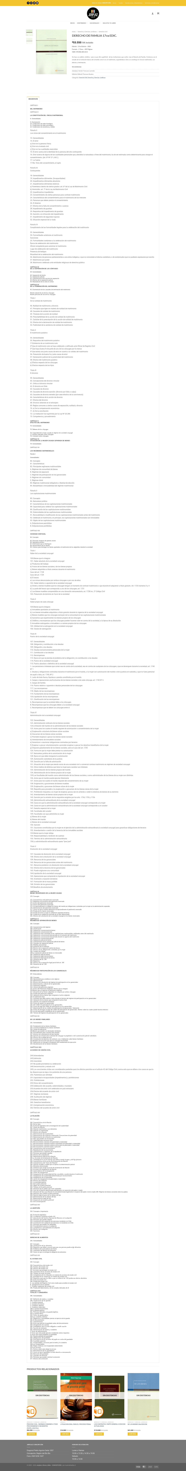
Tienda (120, 3)
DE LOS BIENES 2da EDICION (137, 1424)
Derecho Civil (103, 31)
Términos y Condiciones (152, 3)
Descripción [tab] (33, 99)
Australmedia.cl (70, 1465)
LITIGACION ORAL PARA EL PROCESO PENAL (75, 1424)
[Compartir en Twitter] (78, 82)
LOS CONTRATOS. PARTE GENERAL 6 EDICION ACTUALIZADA (109, 1425)
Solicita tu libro (109, 23)
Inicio (114, 3)
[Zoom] (37, 72)
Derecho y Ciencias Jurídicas (87, 31)
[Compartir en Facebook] (74, 82)
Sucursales (94, 23)
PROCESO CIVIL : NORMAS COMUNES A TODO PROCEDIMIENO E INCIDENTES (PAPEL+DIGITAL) (42, 1426)
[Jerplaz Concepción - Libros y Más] (93, 13)
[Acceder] (153, 13)
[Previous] (38, 51)
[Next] (65, 51)
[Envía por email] (82, 82)
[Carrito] (158, 13)
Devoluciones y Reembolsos (133, 3)
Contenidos (81, 23)
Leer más (31, 1434)
